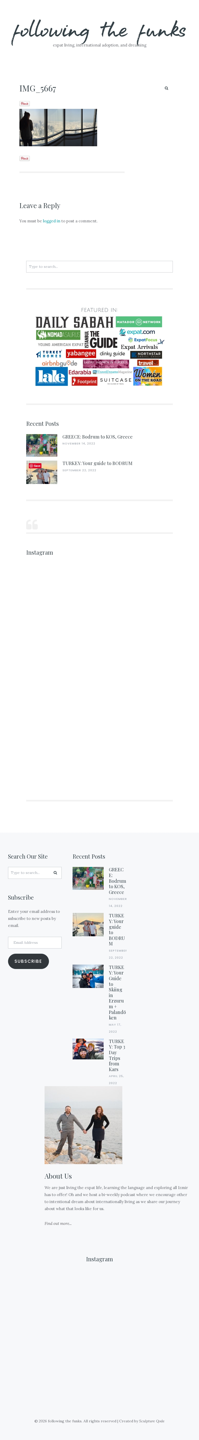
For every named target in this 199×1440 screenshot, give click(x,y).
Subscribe (28, 961)
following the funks (99, 28)
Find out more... (58, 1223)
